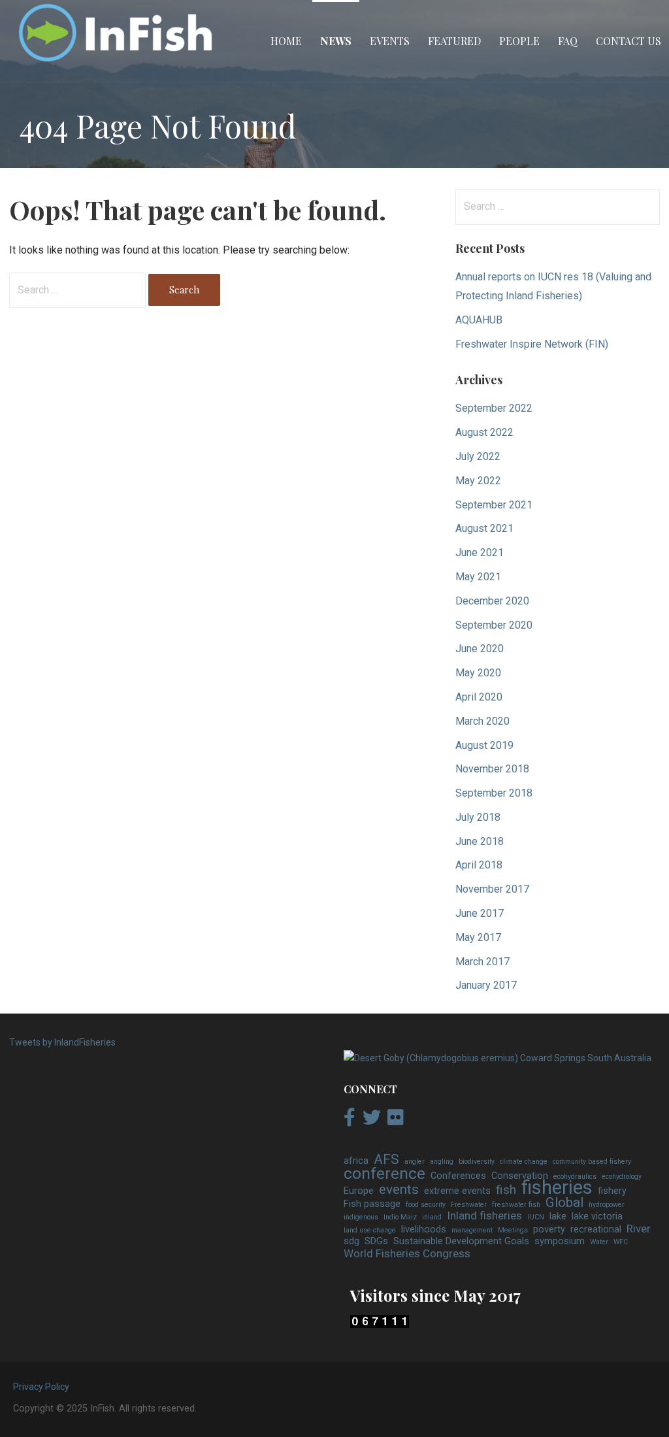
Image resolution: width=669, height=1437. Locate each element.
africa (356, 1160)
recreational (595, 1229)
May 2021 (478, 576)
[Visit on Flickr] (395, 1120)
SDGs (376, 1241)
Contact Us (628, 41)
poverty (549, 1229)
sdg (351, 1241)
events (399, 1190)
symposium (559, 1241)
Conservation (519, 1175)
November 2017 (492, 889)
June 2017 (479, 913)
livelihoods (423, 1229)
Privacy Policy (41, 1386)
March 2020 (482, 721)
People (519, 41)
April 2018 (478, 865)
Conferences (458, 1175)
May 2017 (478, 937)
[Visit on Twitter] (372, 1120)
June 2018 (479, 841)
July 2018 (477, 817)
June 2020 (479, 648)
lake (557, 1216)
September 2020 (493, 625)
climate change (523, 1161)
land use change (370, 1230)
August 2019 (484, 745)
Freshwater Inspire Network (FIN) (531, 344)
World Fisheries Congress (407, 1254)
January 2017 (486, 985)
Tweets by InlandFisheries (62, 1042)
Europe (359, 1191)
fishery (612, 1191)
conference (384, 1174)
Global (564, 1203)
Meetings (513, 1230)
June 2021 (479, 552)
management (472, 1230)
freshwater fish (516, 1204)
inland (432, 1217)
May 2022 (478, 480)
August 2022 (484, 432)
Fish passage (372, 1204)
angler (414, 1161)
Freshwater (469, 1204)
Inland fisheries (484, 1216)
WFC (620, 1242)
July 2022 (477, 456)
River (639, 1229)
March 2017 (482, 961)
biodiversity (477, 1161)
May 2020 (478, 673)
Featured (454, 41)
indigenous (361, 1217)
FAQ (568, 41)
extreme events (457, 1191)
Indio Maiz (400, 1217)
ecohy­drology (622, 1176)
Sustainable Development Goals (461, 1241)
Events (390, 41)
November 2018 (492, 769)
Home (286, 41)
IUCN (535, 1217)
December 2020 (492, 601)
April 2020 (478, 697)
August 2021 (484, 528)
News (335, 41)
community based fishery (592, 1161)
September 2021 (493, 505)
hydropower (607, 1204)
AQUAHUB (478, 320)
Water (599, 1242)
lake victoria (597, 1216)
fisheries (557, 1188)
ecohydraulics (574, 1176)
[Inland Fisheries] (498, 1058)
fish (506, 1190)
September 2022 (493, 408)
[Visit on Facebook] (349, 1120)
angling (441, 1161)
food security (426, 1204)
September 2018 (493, 793)
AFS (386, 1160)
